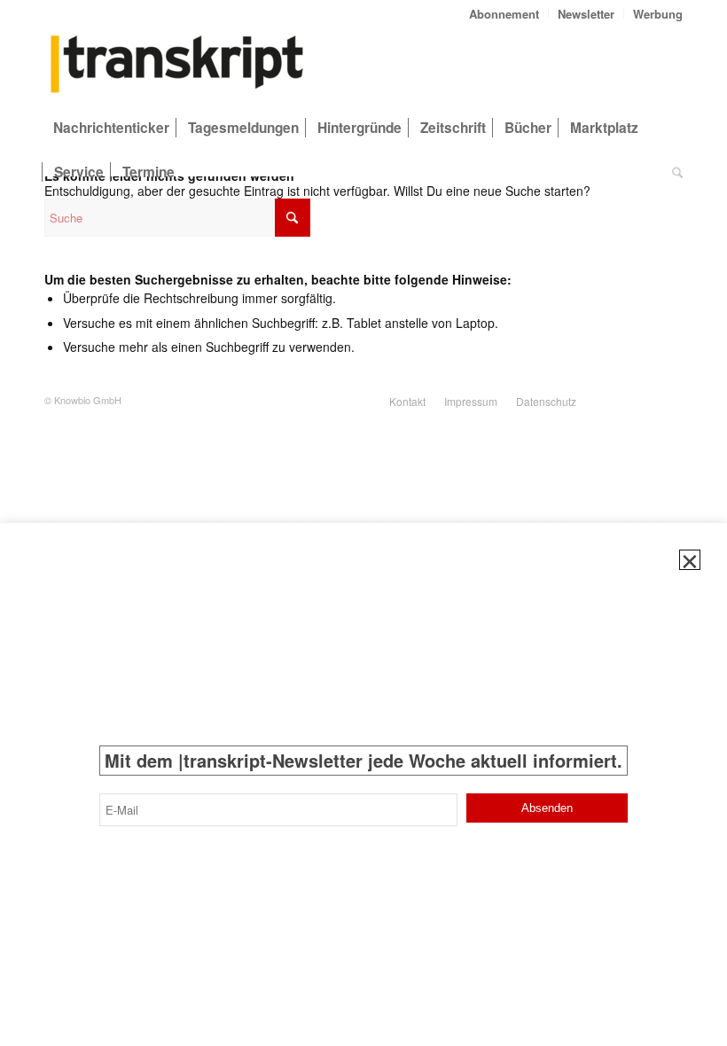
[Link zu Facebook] (669, 399)
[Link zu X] (616, 399)
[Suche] (673, 172)
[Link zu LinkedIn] (642, 399)
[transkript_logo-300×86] (177, 65)
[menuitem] (504, 14)
